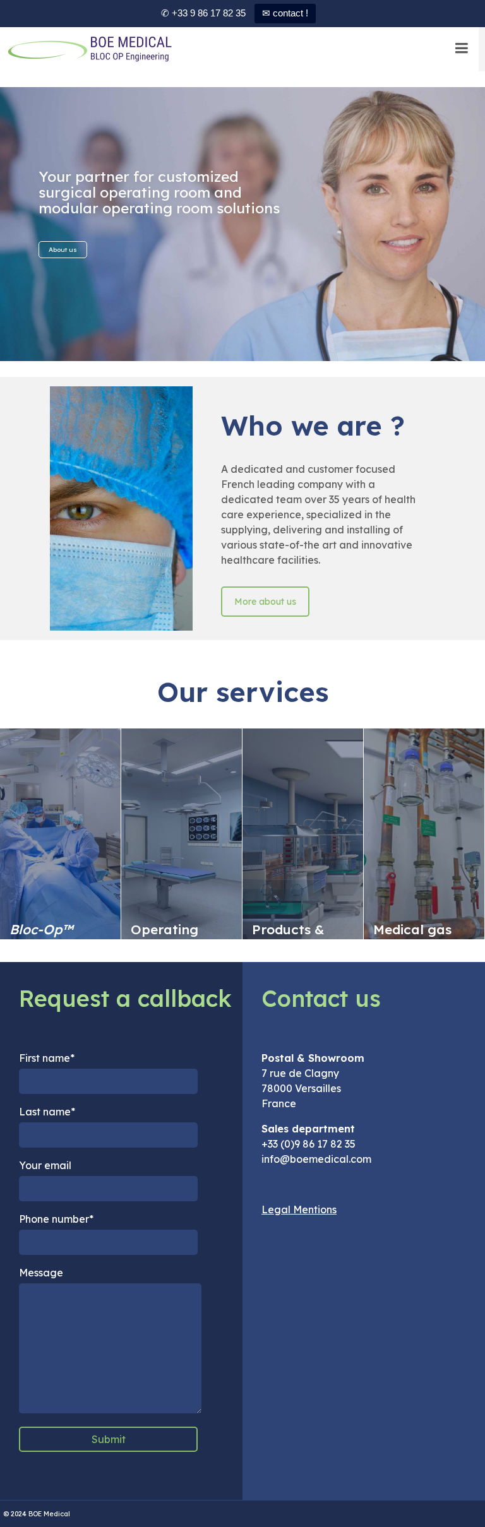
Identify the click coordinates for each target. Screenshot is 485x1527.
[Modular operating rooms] (60, 834)
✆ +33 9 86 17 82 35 (203, 13)
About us (63, 250)
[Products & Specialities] (302, 834)
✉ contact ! (285, 13)
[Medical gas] (424, 834)
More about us (265, 601)
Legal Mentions (299, 1209)
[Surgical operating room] (181, 834)
